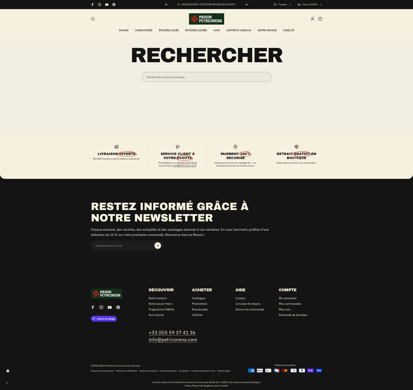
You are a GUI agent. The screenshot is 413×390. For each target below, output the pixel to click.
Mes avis (284, 309)
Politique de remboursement (102, 371)
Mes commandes (290, 304)
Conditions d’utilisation (148, 371)
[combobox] (283, 4)
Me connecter (288, 298)
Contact (240, 298)
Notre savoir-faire (160, 304)
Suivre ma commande (249, 309)
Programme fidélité (161, 309)
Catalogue (198, 298)
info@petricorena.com (184, 165)
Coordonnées (184, 371)
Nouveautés (200, 309)
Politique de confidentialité (126, 371)
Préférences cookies (285, 365)
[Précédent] (166, 4)
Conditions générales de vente (203, 371)
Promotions (199, 304)
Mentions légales (224, 371)
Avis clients (156, 315)
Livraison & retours (247, 304)
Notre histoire (158, 298)
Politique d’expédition (168, 371)
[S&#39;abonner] (157, 245)
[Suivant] (246, 4)
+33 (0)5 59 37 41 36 (186, 162)
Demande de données (293, 315)
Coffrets (197, 315)
